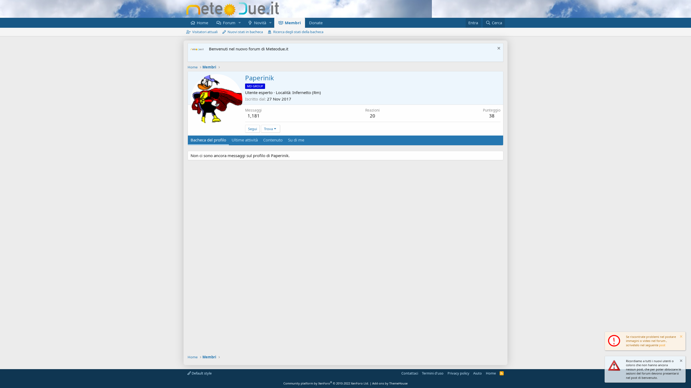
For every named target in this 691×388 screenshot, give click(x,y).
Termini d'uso (432, 373)
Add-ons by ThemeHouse (390, 383)
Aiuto (477, 373)
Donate (316, 22)
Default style (201, 373)
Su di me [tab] (296, 140)
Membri (293, 22)
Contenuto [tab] (273, 140)
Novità (260, 22)
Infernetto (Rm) (306, 92)
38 (491, 116)
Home (202, 22)
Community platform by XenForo (326, 383)
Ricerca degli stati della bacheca (298, 31)
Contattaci (409, 373)
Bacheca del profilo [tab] (208, 140)
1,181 (254, 116)
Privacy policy (458, 373)
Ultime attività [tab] (245, 140)
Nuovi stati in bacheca (245, 31)
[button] (239, 23)
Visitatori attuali (205, 31)
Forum (229, 22)
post (662, 345)
